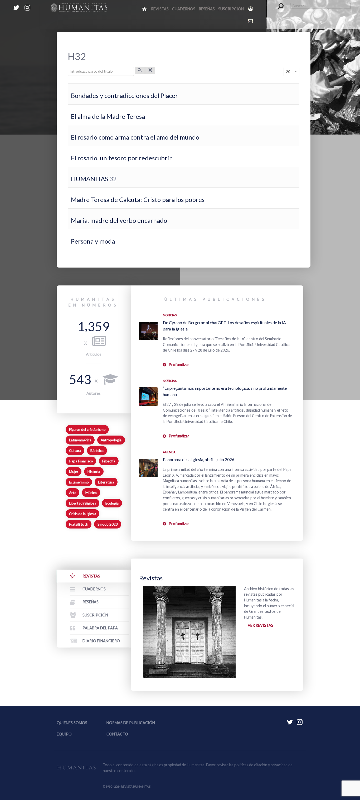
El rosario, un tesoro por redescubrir (121, 158)
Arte (72, 493)
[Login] (251, 9)
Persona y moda (93, 241)
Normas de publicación (130, 722)
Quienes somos (72, 722)
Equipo (64, 734)
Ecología (112, 503)
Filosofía (108, 461)
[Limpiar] (150, 70)
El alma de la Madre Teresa (108, 116)
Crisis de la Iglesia (82, 514)
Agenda (169, 452)
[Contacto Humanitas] (251, 21)
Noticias (170, 315)
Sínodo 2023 (108, 524)
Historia (93, 472)
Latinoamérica (80, 440)
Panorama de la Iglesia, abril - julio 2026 (198, 459)
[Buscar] (140, 70)
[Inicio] (145, 8)
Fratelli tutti (78, 524)
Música (91, 493)
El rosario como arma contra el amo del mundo (135, 137)
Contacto (117, 734)
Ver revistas (260, 625)
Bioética (97, 450)
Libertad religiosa (82, 503)
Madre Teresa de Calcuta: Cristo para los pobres (138, 199)
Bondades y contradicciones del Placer (124, 95)
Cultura (75, 450)
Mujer (73, 472)
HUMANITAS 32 (94, 178)
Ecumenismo (79, 482)
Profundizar (179, 364)
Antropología (111, 440)
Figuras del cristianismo (87, 429)
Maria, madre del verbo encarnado (119, 220)
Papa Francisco (81, 461)
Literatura (106, 482)
